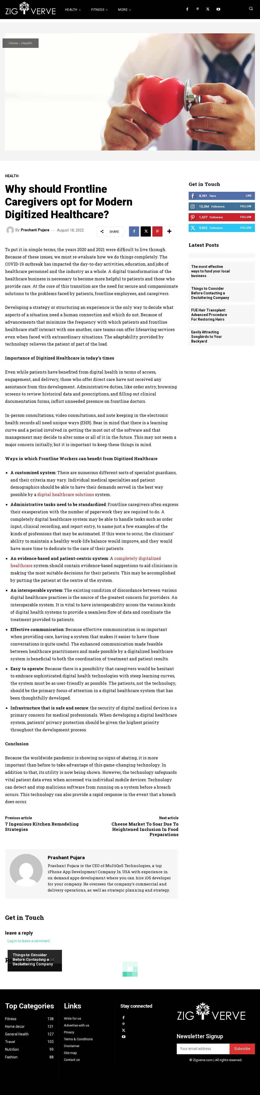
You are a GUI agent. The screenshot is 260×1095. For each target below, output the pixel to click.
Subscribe (242, 1049)
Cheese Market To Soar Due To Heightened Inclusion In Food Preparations (144, 829)
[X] (208, 9)
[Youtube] (218, 9)
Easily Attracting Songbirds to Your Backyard (206, 336)
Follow (245, 206)
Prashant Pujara (35, 230)
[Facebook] (187, 9)
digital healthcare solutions (65, 494)
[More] (169, 231)
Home (13, 43)
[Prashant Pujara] (10, 230)
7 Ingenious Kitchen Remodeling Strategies (42, 826)
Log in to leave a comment (29, 941)
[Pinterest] (198, 9)
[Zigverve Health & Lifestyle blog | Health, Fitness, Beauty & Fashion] (26, 9)
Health (27, 43)
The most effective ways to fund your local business (210, 271)
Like (248, 195)
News (17, 945)
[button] (243, 8)
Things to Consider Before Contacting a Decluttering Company (33, 959)
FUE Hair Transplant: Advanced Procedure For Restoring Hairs (209, 314)
